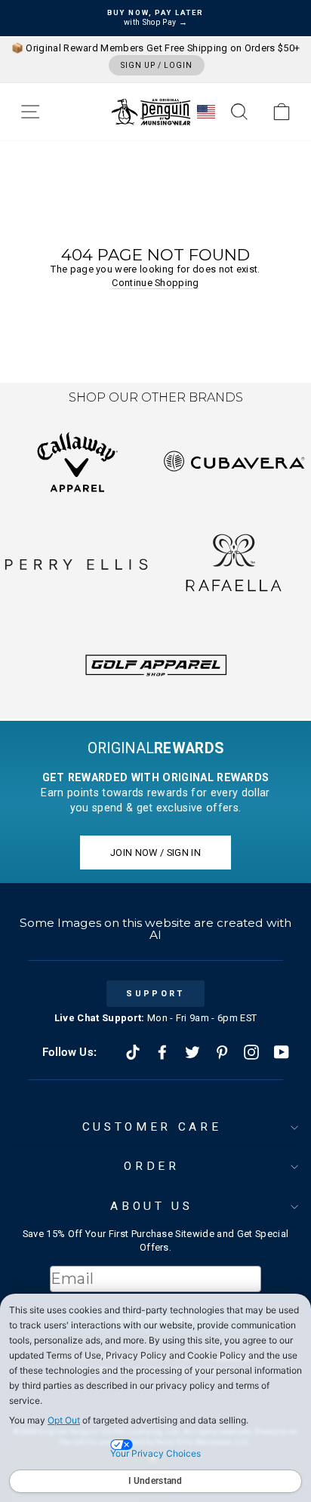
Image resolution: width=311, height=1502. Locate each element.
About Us (151, 1206)
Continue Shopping (155, 282)
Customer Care (151, 1127)
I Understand (155, 1481)
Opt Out (64, 1420)
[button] (30, 111)
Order (151, 1166)
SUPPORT (155, 994)
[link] (281, 111)
